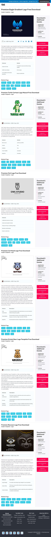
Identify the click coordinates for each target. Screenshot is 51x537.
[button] (44, 1)
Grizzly (3, 416)
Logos (12, 12)
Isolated (23, 85)
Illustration (17, 85)
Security (9, 88)
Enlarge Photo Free (33, 1)
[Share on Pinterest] (26, 41)
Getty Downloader (7, 519)
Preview (43, 43)
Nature (3, 88)
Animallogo (9, 328)
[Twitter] (7, 533)
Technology (4, 245)
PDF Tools (19, 519)
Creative (24, 499)
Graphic (3, 331)
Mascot (14, 164)
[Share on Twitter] (18, 41)
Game (29, 499)
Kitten (18, 331)
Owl (14, 242)
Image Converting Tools (19, 515)
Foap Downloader (7, 523)
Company (10, 239)
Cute (24, 328)
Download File (43, 48)
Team (7, 505)
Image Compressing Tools (19, 517)
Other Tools (19, 521)
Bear (8, 413)
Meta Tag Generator (31, 519)
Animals (8, 499)
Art (13, 82)
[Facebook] (3, 533)
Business (18, 82)
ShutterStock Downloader (7, 517)
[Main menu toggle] (48, 4)
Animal (9, 82)
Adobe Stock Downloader (7, 521)
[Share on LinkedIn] (23, 41)
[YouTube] (18, 533)
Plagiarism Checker (31, 515)
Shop (12, 334)
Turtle (9, 167)
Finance (16, 239)
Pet (2, 334)
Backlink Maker (31, 517)
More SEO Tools (31, 523)
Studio (28, 242)
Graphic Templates (5, 12)
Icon (12, 85)
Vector (14, 88)
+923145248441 (46, 518)
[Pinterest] (14, 533)
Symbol (28, 164)
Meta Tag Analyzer (32, 521)
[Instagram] (11, 533)
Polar (30, 416)
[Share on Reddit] (28, 41)
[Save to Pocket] (31, 41)
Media (9, 242)
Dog (28, 328)
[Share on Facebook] (21, 41)
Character (18, 162)
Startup (23, 242)
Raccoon (23, 502)
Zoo (13, 419)
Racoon (28, 502)
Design (23, 82)
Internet (21, 239)
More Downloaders (7, 525)
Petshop (7, 334)
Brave (14, 499)
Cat (15, 328)
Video (10, 245)
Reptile (19, 164)
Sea (24, 164)
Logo (28, 85)
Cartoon (12, 162)
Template (4, 419)
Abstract (4, 82)
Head (8, 85)
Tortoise (3, 167)
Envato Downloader (42, 53)
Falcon (3, 85)
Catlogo (19, 328)
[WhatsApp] (22, 533)
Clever (18, 499)
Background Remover (14, 1)
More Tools (19, 523)
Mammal (14, 416)
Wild (9, 419)
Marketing (4, 242)
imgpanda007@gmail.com (43, 516)
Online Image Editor (23, 1)
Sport (3, 505)
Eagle (28, 82)
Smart (18, 242)
